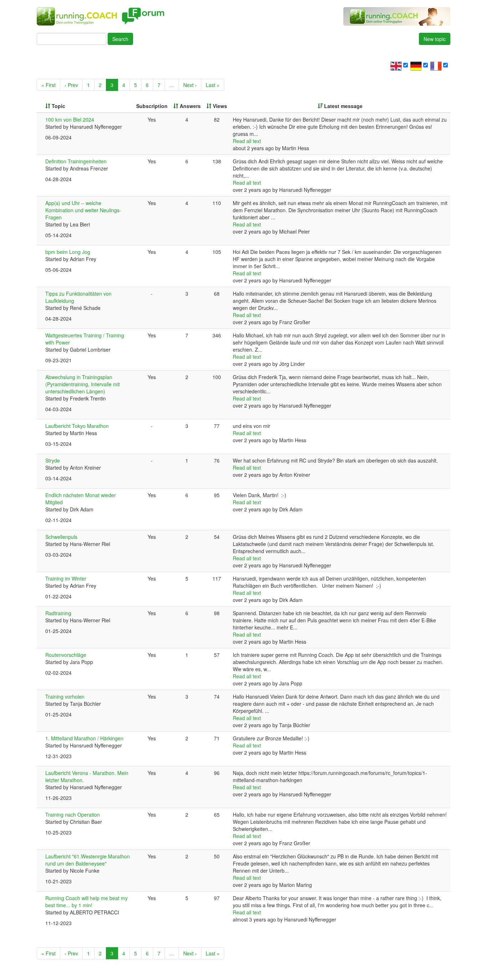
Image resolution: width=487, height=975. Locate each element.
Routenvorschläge (65, 654)
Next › (190, 84)
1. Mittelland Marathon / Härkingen (84, 738)
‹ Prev (71, 84)
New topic (435, 38)
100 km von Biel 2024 (69, 119)
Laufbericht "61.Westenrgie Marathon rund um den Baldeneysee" (87, 860)
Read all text (247, 140)
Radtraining (58, 613)
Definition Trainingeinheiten (76, 161)
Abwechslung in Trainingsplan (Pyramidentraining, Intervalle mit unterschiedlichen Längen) (82, 384)
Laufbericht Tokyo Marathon (77, 425)
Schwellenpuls (61, 536)
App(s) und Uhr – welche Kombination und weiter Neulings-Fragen (83, 210)
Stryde (52, 460)
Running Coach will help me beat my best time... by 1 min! (86, 901)
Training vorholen (64, 696)
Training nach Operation (72, 814)
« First (48, 84)
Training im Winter (65, 578)
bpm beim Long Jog (67, 251)
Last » (213, 84)
